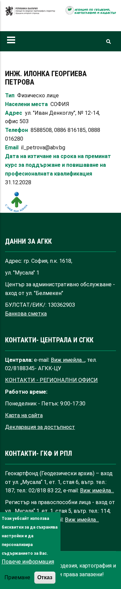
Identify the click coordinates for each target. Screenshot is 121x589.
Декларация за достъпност (40, 427)
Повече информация (28, 561)
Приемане (17, 577)
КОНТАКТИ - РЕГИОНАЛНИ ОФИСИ (51, 380)
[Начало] (30, 14)
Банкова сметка (26, 313)
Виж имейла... (68, 360)
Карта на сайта (24, 415)
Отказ (44, 577)
